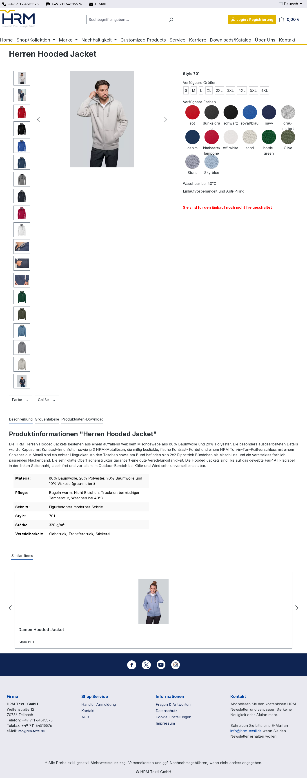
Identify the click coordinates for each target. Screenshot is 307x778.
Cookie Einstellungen (173, 717)
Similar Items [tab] (22, 555)
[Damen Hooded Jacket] (153, 601)
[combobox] (126, 19)
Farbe (17, 399)
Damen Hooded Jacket (41, 629)
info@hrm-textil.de (31, 731)
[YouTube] (160, 664)
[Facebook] (131, 664)
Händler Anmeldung (98, 704)
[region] (91, 231)
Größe (44, 399)
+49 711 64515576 (66, 4)
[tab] (21, 419)
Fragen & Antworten (173, 704)
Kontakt (87, 710)
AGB (85, 717)
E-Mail (100, 4)
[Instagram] (175, 664)
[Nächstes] (165, 119)
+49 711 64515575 (23, 4)
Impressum (165, 723)
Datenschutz (166, 710)
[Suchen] (171, 19)
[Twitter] (146, 664)
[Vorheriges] (38, 119)
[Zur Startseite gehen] (17, 19)
